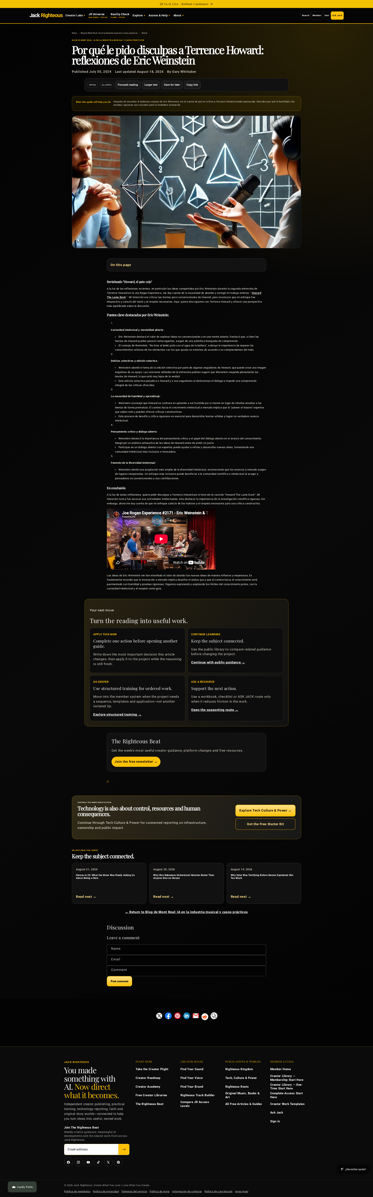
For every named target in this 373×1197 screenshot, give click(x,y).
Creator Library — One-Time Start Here (286, 1086)
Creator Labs (74, 15)
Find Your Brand (191, 1086)
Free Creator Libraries (151, 1095)
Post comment (119, 981)
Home (74, 33)
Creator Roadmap (148, 1078)
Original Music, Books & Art (242, 1095)
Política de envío (160, 1191)
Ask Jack (337, 15)
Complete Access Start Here (286, 1095)
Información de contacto (187, 1191)
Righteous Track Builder (197, 1095)
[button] (109, 781)
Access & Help (158, 15)
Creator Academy (148, 1086)
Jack (46, 15)
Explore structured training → (117, 714)
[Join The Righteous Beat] (123, 1149)
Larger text (151, 84)
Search (305, 15)
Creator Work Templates (287, 1104)
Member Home (280, 1069)
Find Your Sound (191, 1069)
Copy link (192, 84)
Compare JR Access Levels (194, 1104)
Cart (327, 15)
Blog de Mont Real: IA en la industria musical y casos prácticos (109, 33)
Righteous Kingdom (239, 1069)
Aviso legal (241, 1191)
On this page (121, 265)
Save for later (172, 84)
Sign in (275, 1121)
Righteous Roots (237, 1086)
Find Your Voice (191, 1078)
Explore (138, 15)
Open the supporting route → (214, 710)
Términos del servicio (134, 1191)
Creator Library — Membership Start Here (286, 1078)
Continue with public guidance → (218, 662)
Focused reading (128, 84)
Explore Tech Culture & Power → (265, 810)
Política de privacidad (106, 1191)
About (177, 15)
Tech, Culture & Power (241, 1078)
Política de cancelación (218, 1191)
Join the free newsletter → (136, 761)
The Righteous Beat (149, 1104)
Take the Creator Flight (152, 1069)
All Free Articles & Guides (243, 1104)
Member (317, 15)
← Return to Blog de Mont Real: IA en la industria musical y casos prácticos (186, 912)
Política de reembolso (77, 1191)
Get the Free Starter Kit (265, 824)
